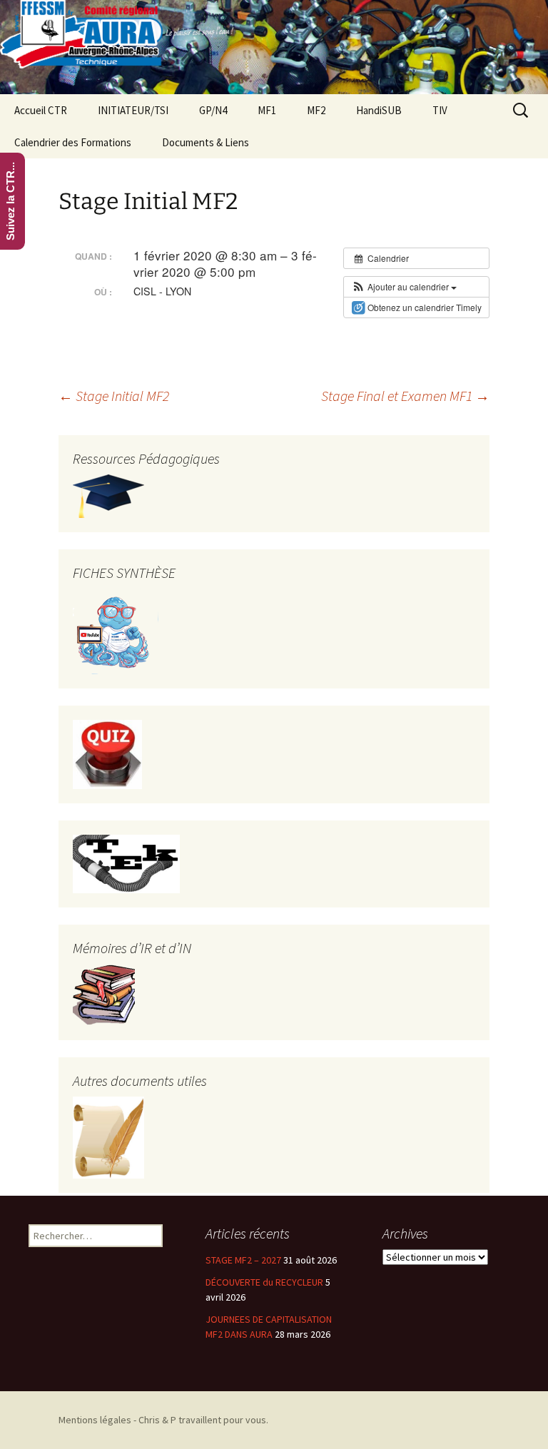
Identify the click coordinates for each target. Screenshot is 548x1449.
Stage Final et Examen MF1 (405, 396)
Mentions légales (95, 1419)
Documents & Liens (205, 142)
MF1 (267, 110)
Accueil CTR (40, 110)
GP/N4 (213, 110)
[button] (404, 287)
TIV (439, 110)
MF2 (316, 110)
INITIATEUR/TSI (133, 110)
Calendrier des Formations (72, 142)
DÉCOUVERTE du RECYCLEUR (264, 1282)
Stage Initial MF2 (114, 396)
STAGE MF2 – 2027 (243, 1260)
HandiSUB (379, 110)
